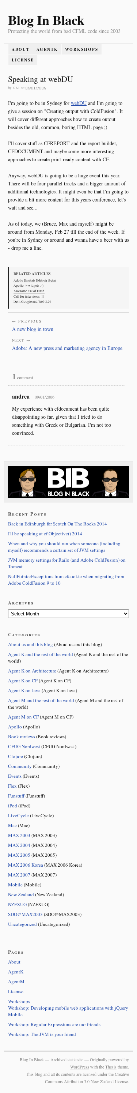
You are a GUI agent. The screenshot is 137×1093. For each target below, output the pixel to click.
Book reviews (21, 736)
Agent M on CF (23, 716)
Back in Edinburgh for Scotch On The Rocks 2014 (57, 523)
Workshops (81, 49)
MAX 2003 (19, 835)
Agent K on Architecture (32, 670)
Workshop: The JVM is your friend (42, 1034)
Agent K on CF (23, 680)
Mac (12, 825)
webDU (79, 102)
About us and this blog (30, 644)
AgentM (16, 981)
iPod (12, 805)
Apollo (15, 726)
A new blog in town (32, 328)
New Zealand (21, 894)
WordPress (79, 1067)
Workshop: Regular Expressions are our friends (54, 1024)
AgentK (47, 49)
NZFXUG (17, 904)
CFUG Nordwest (24, 746)
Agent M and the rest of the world (41, 700)
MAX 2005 (19, 855)
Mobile (15, 884)
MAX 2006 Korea (25, 865)
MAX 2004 (19, 845)
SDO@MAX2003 (25, 914)
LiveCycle (18, 815)
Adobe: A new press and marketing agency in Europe (67, 347)
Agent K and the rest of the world (40, 654)
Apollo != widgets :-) (28, 285)
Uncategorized (22, 924)
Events (15, 776)
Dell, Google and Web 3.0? (32, 301)
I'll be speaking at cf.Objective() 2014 (45, 533)
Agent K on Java (24, 690)
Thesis (111, 1067)
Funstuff (16, 795)
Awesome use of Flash (29, 291)
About (21, 49)
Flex (12, 786)
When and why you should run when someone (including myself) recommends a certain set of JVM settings (64, 546)
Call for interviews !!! (29, 296)
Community (20, 766)
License (23, 60)
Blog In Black (46, 19)
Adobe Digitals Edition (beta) (35, 280)
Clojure (15, 756)
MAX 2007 (19, 874)
